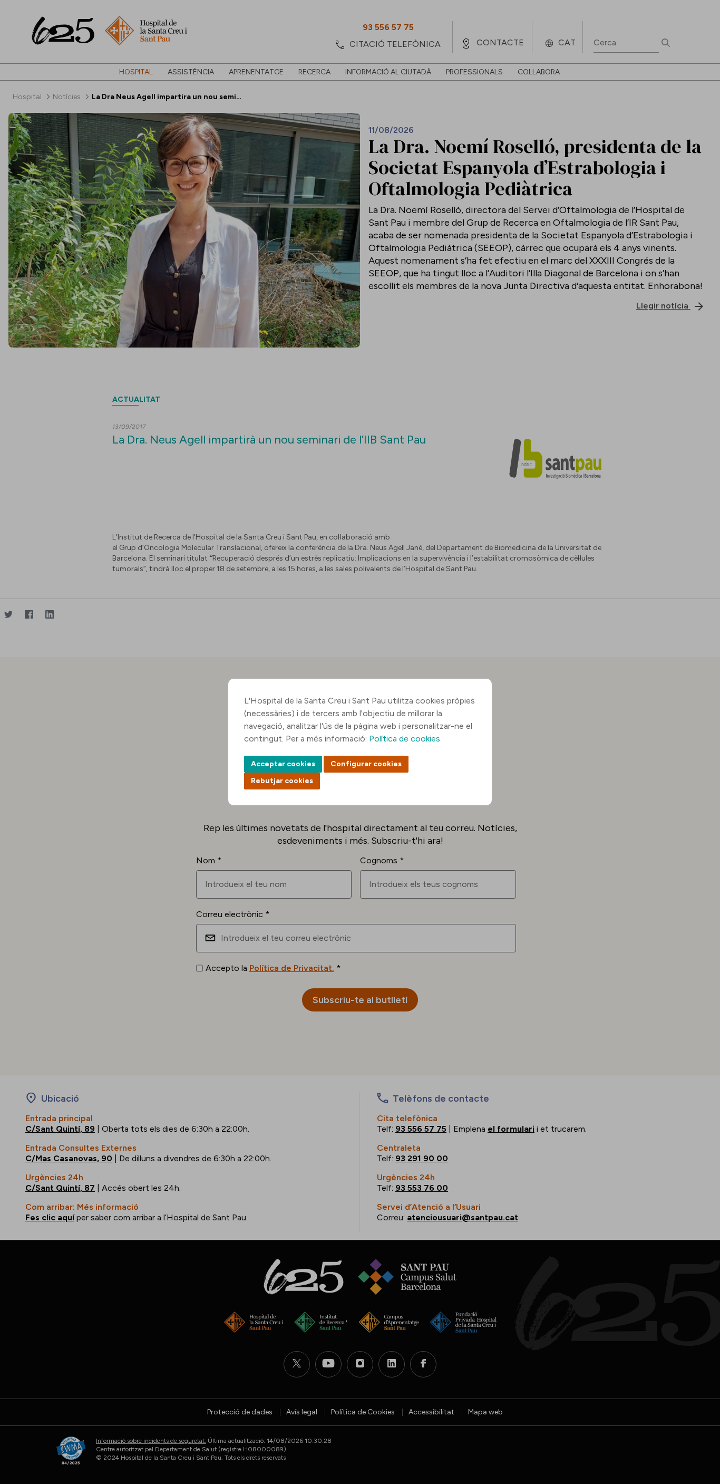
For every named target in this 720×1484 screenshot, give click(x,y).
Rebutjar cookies (282, 780)
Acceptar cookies (283, 763)
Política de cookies (404, 739)
